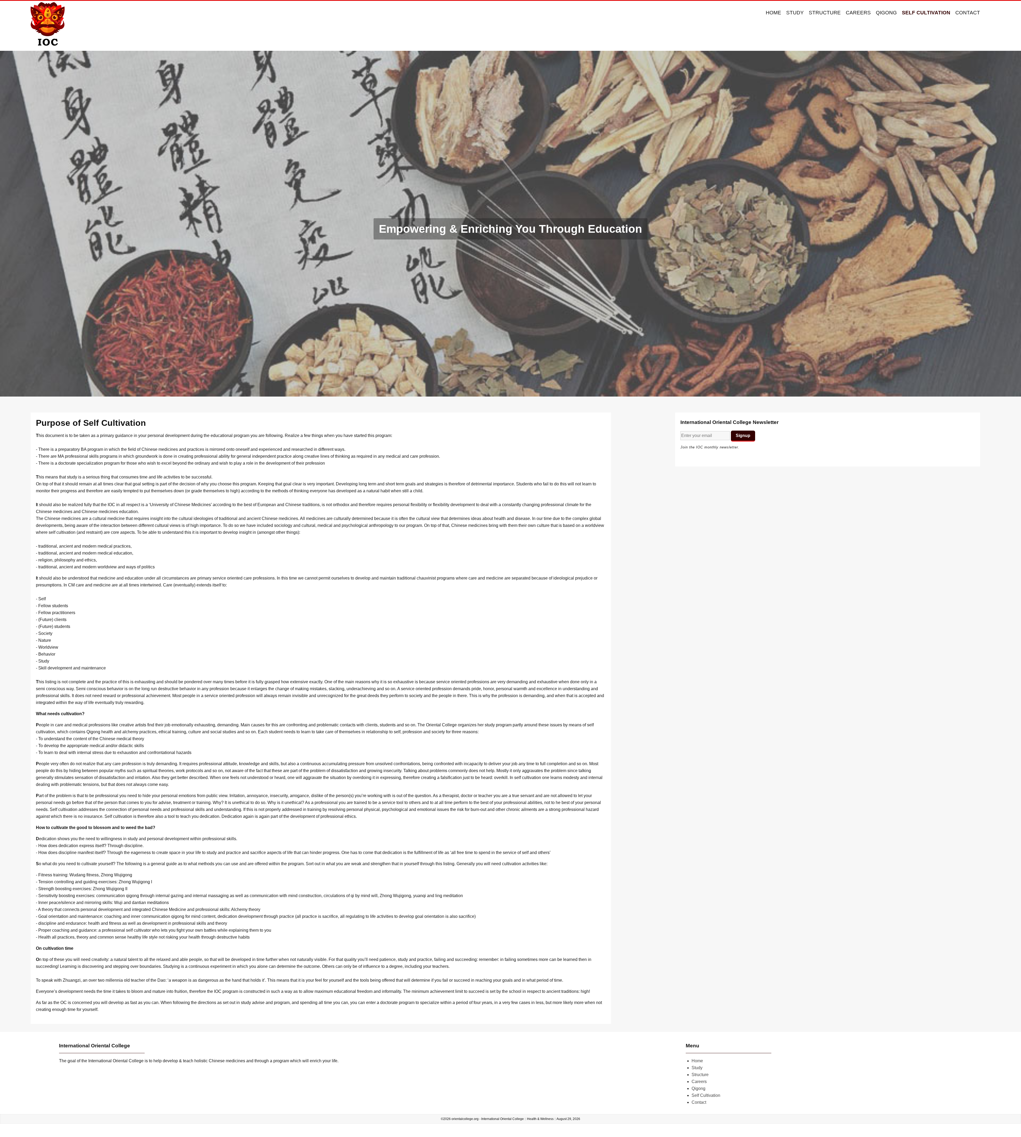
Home (773, 12)
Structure (825, 12)
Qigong (886, 12)
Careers (858, 12)
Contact (967, 12)
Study (795, 12)
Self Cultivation (926, 12)
